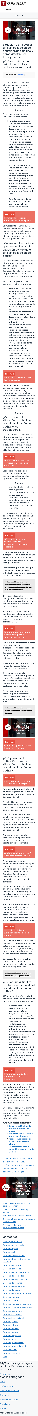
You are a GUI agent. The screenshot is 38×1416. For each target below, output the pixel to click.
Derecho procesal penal (14, 1346)
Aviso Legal (5, 1404)
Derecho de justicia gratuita (16, 1272)
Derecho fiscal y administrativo (17, 1307)
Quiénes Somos (7, 1386)
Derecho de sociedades (14, 1286)
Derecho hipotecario (12, 1311)
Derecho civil (9, 1252)
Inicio (2, 1381)
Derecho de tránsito (12, 1290)
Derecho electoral (11, 1297)
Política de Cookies (9, 1399)
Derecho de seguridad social (16, 1279)
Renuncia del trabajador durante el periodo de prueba (20, 1128)
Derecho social (10, 1349)
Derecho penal (10, 1339)
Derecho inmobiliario (12, 1314)
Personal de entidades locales (17, 1215)
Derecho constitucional (14, 1255)
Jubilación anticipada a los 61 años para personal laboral (21, 1141)
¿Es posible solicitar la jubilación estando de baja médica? (21, 1149)
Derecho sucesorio (11, 1353)
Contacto (4, 1395)
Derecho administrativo (14, 1245)
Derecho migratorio (12, 1335)
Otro (5, 1356)
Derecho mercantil (11, 1332)
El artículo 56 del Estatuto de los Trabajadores (20, 1135)
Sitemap (4, 1408)
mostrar (21, 75)
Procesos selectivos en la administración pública (14, 1226)
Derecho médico (11, 1328)
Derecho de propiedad (13, 1276)
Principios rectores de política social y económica (17, 1204)
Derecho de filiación (12, 1269)
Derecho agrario (10, 1248)
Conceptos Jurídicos (12, 1241)
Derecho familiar (11, 1300)
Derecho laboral (10, 1325)
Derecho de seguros (12, 1283)
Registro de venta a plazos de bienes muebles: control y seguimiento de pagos (18, 1168)
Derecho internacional (13, 1318)
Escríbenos (5, 1374)
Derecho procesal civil (13, 1342)
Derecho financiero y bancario (17, 1304)
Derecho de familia (12, 1265)
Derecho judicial (10, 1321)
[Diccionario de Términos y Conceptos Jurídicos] (13, 3)
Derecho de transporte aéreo (17, 1293)
